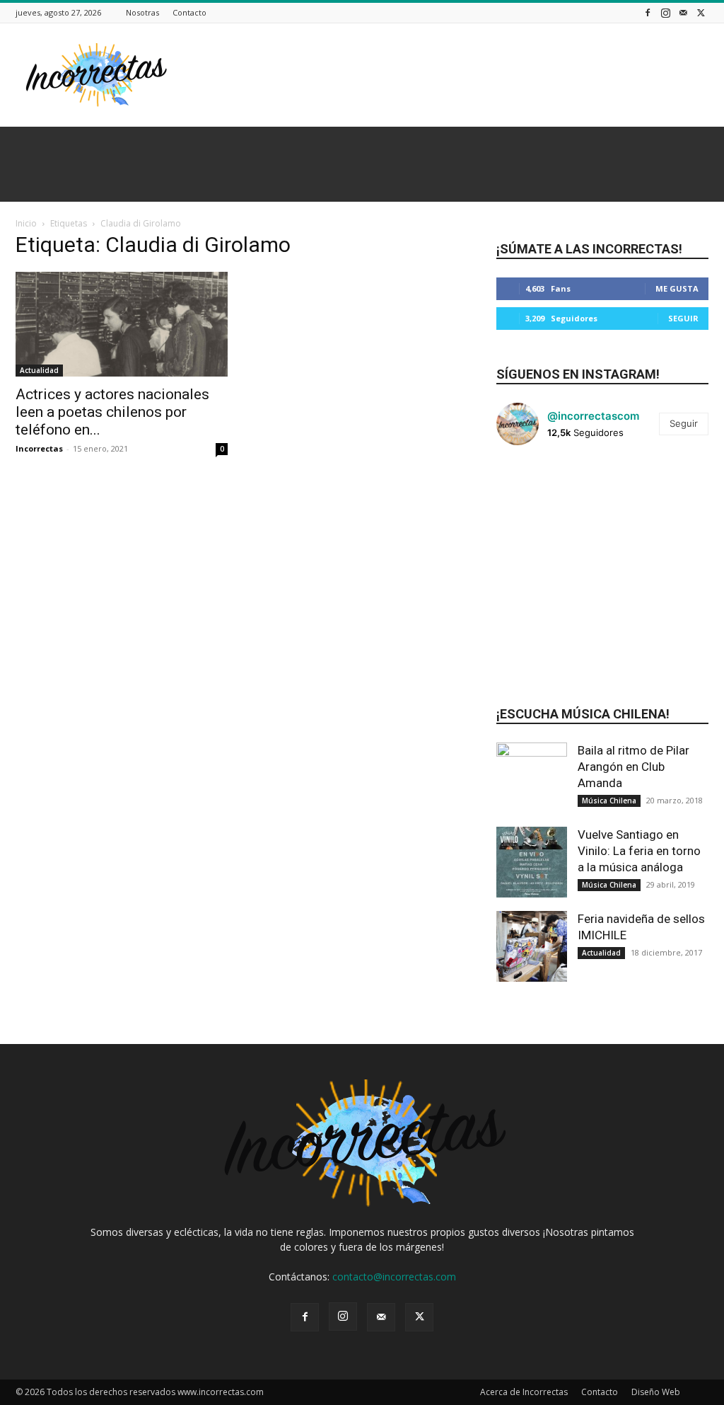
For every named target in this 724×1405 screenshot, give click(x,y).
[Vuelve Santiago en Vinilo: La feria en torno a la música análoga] (531, 862)
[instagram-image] (531, 492)
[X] (700, 12)
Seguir (683, 318)
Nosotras (142, 12)
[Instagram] (665, 12)
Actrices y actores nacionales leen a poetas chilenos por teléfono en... (112, 412)
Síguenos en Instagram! (578, 374)
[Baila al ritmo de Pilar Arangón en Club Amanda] (531, 777)
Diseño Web (655, 1392)
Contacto (189, 12)
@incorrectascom (593, 416)
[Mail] (683, 12)
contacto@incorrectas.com (394, 1276)
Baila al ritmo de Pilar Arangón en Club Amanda (633, 766)
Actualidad (39, 370)
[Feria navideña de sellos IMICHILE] (531, 946)
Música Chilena (609, 800)
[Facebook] (647, 12)
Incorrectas (39, 448)
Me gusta (677, 288)
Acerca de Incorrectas (524, 1392)
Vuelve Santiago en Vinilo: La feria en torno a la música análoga (639, 850)
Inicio (26, 223)
